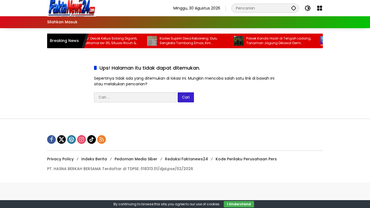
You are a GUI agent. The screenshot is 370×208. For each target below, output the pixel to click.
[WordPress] (71, 139)
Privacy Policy (60, 159)
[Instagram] (81, 139)
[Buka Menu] (319, 8)
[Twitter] (61, 139)
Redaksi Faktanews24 (186, 159)
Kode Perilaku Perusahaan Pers (246, 159)
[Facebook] (51, 139)
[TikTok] (91, 139)
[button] (293, 8)
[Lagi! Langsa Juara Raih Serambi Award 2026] (322, 41)
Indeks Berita (94, 159)
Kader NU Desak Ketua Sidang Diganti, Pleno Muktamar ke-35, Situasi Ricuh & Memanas (101, 41)
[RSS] (101, 139)
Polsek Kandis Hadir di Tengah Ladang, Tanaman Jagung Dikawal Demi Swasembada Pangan (275, 41)
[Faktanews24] (71, 8)
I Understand (239, 204)
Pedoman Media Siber (136, 159)
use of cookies (207, 204)
